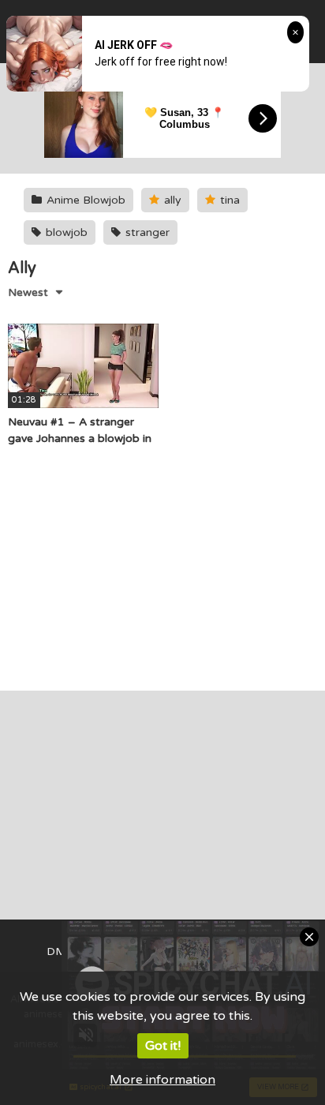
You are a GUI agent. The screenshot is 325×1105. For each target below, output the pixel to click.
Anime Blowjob (84, 200)
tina (228, 200)
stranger (146, 232)
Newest (28, 292)
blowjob (65, 232)
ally (171, 200)
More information (162, 1080)
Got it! (163, 1046)
